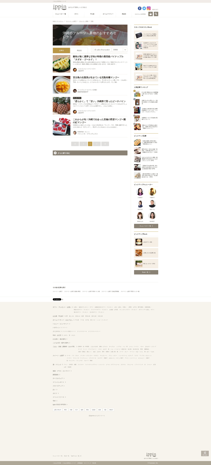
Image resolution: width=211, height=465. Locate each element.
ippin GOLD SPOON (59, 404)
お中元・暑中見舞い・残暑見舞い (142, 307)
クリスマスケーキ (82, 331)
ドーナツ (69, 358)
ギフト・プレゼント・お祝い (62, 307)
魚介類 (129, 349)
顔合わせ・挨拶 (79, 316)
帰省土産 (87, 316)
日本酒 (71, 364)
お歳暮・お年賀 (113, 309)
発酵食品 (146, 349)
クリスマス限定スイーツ (69, 331)
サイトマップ (87, 463)
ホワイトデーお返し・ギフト (147, 309)
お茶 (65, 367)
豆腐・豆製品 (81, 351)
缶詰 (94, 351)
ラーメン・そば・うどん (136, 351)
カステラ (100, 358)
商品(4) (79, 50)
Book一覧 (66, 456)
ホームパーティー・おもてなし (63, 320)
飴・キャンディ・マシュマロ (74, 360)
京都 (71, 409)
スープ (121, 351)
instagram (149, 8)
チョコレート (103, 355)
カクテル (123, 364)
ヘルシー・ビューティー (60, 324)
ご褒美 (130, 307)
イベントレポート (58, 382)
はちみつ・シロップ (150, 346)
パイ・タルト (75, 355)
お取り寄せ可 (57, 409)
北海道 (93, 409)
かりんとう (141, 358)
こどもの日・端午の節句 (60, 343)
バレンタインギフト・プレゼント (128, 309)
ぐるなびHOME (57, 463)
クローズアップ (58, 386)
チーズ (80, 349)
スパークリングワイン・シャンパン (95, 364)
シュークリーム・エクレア (126, 355)
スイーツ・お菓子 (57, 291)
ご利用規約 (80, 463)
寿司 (103, 351)
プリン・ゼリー (113, 355)
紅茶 (154, 364)
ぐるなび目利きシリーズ (69, 463)
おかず (105, 349)
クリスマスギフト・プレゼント (99, 309)
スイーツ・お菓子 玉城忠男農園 (110, 291)
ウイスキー (81, 364)
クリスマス (56, 331)
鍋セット (89, 351)
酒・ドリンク (57, 364)
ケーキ (68, 355)
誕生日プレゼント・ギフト (86, 307)
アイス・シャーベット (131, 358)
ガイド (55, 393)
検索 (156, 14)
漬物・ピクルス (103, 346)
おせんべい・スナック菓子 (116, 358)
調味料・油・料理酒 (83, 346)
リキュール (130, 364)
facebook (140, 8)
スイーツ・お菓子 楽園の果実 (72, 291)
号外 (54, 401)
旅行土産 (94, 316)
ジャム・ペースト (134, 346)
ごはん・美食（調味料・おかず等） (64, 346)
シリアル (118, 346)
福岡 (82, 409)
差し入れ (71, 316)
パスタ (100, 349)
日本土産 (100, 316)
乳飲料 (69, 367)
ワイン (65, 364)
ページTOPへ (205, 460)
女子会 (87, 320)
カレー (126, 351)
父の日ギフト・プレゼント (97, 312)
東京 (65, 409)
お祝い (75, 307)
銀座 (99, 409)
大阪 (105, 409)
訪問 (66, 316)
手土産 (77, 320)
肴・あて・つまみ (149, 351)
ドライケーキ (92, 358)
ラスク (136, 355)
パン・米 (125, 346)
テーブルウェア (58, 378)
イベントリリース (58, 397)
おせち (65, 335)
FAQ (93, 463)
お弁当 (99, 351)
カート (150, 14)
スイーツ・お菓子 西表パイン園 (91, 291)
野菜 (141, 349)
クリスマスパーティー (94, 331)
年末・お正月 (57, 335)
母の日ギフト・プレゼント (81, 312)
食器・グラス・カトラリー (61, 371)
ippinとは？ (155, 9)
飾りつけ (92, 320)
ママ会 (82, 320)
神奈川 (111, 409)
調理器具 (55, 374)
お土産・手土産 (58, 316)
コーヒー (149, 364)
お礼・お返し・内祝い (120, 307)
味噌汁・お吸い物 (111, 351)
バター (142, 346)
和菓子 (105, 358)
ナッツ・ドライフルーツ (89, 349)
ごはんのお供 (94, 346)
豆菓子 (147, 358)
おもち (73, 335)
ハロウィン (56, 327)
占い (54, 389)
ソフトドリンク (139, 364)
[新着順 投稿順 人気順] (119, 50)
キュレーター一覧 (57, 456)
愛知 (87, 409)
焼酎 (75, 364)
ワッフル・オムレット (146, 355)
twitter (144, 8)
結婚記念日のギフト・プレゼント (104, 307)
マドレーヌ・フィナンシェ (80, 358)
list (62, 299)
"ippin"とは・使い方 (76, 456)
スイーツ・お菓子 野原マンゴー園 (130, 291)
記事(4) (61, 50)
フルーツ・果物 (88, 360)
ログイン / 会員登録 (140, 14)
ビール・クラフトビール (112, 364)
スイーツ (64, 327)
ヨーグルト (112, 346)
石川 (76, 409)
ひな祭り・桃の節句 (59, 339)
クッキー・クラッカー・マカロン (89, 355)
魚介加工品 (136, 349)
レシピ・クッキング (102, 320)
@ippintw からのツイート (97, 415)
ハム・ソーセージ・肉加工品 (118, 349)
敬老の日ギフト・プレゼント (82, 309)
